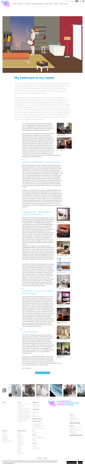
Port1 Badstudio (36, 427)
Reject (80, 462)
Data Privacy (35, 447)
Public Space (35, 405)
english (45, 458)
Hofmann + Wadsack (37, 423)
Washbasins (5, 439)
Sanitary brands (64, 3)
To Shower (5, 438)
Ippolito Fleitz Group (37, 428)
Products (56, 3)
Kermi (19, 446)
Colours (34, 412)
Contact (72, 1)
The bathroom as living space (24, 404)
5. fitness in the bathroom (24, 412)
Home (4, 402)
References (20, 3)
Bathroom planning (37, 3)
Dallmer (19, 436)
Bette (18, 434)
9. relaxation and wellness (24, 418)
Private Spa (35, 407)
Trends (14, 3)
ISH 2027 (34, 432)
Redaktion (35, 441)
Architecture (28, 3)
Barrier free (35, 416)
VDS (33, 439)
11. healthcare (21, 420)
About (68, 1)
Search (80, 1)
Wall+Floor (35, 411)
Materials (35, 413)
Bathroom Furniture (7, 441)
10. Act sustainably (22, 419)
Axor (18, 432)
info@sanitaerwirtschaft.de (76, 435)
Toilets (4, 442)
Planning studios (48, 3)
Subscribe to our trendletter (42, 372)
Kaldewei (19, 445)
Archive (19, 422)
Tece (18, 450)
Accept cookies (72, 462)
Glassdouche (20, 442)
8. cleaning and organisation (24, 416)
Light (33, 415)
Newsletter (35, 449)
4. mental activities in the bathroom (24, 411)
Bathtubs (4, 436)
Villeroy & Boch (21, 453)
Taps (3, 435)
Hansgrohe (20, 443)
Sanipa (19, 449)
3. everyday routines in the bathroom (24, 409)
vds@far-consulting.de (75, 423)
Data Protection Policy (9, 463)
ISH (65, 1)
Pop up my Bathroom (37, 436)
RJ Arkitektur (36, 424)
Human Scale (20, 405)
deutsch (39, 458)
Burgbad (19, 435)
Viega (18, 451)
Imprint (34, 445)
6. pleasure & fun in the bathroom (24, 413)
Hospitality (35, 404)
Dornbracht (20, 438)
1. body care (20, 407)
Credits (34, 446)
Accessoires (5, 434)
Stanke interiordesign (38, 425)
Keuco (19, 447)
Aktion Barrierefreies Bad (39, 438)
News (3, 432)
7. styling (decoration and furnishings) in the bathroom (24, 415)
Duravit (19, 439)
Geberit (19, 441)
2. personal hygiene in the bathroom (24, 408)
